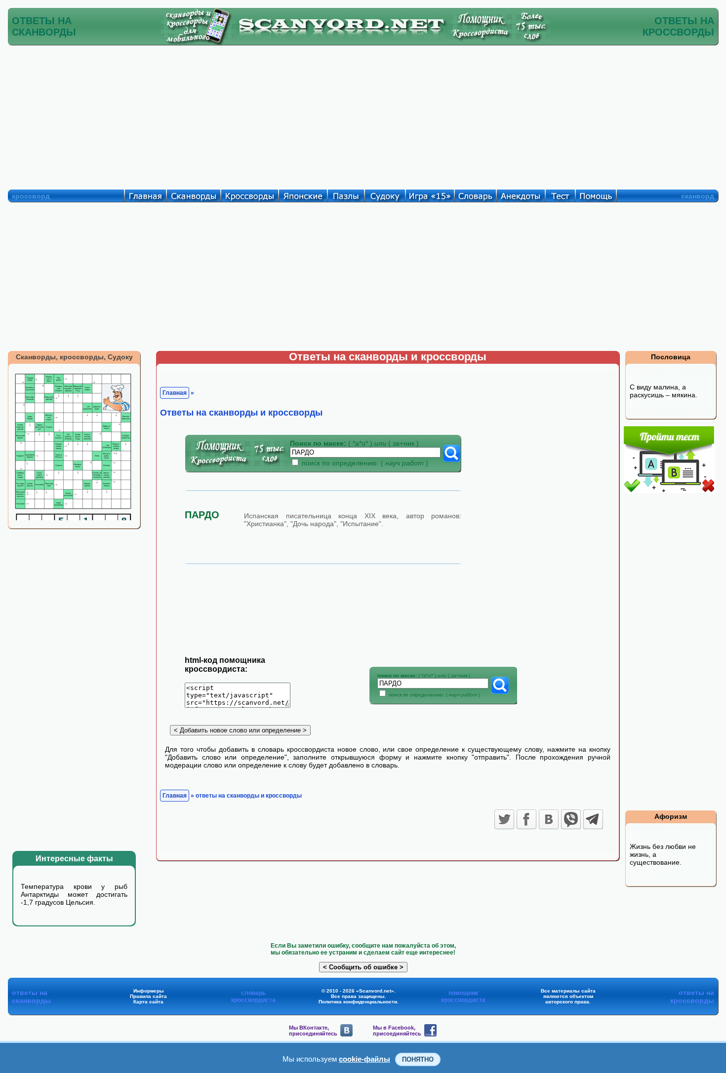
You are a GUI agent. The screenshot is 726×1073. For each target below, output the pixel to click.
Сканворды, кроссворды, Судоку (74, 357)
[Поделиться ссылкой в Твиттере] (504, 819)
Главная (174, 392)
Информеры (148, 991)
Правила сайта (148, 996)
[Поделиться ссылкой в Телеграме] (593, 819)
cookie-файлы (364, 1059)
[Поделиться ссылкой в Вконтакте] (549, 819)
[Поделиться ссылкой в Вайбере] (571, 819)
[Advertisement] (363, 115)
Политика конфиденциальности (358, 1001)
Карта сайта (148, 1001)
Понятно (418, 1059)
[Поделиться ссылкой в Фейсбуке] (526, 819)
